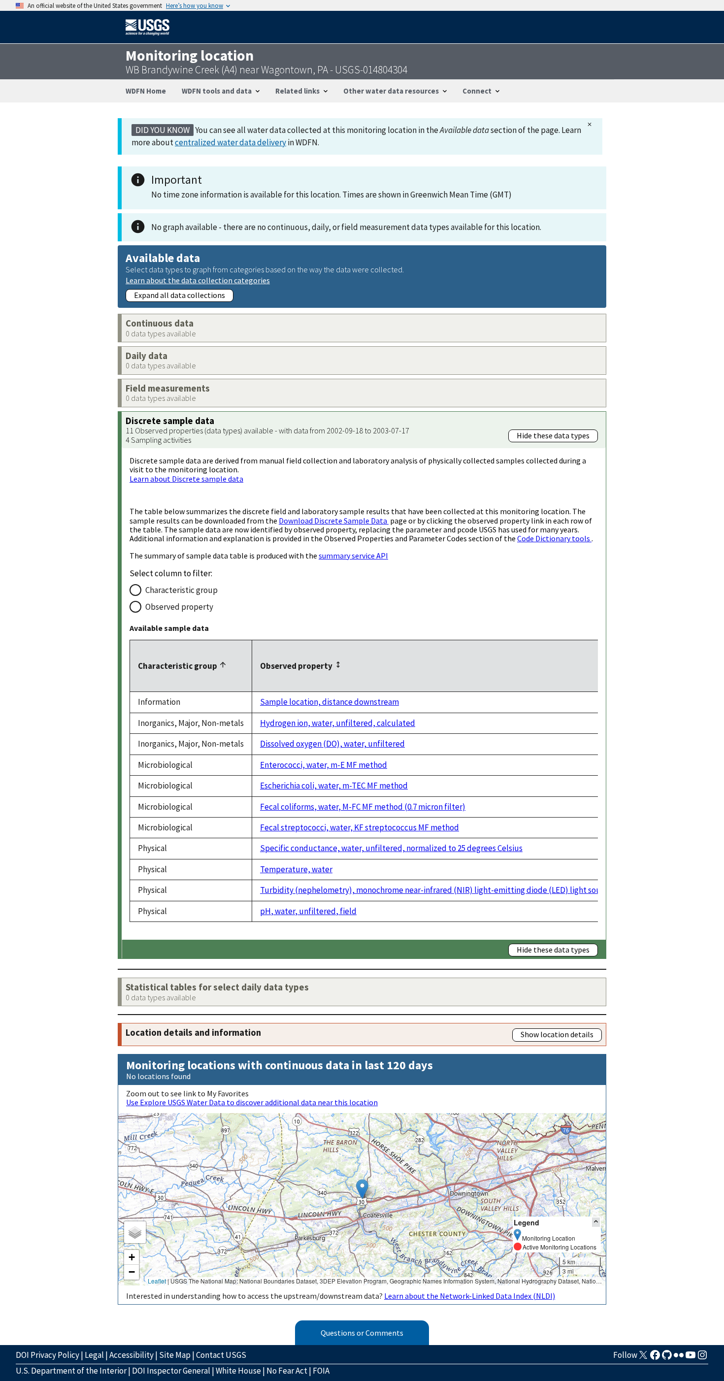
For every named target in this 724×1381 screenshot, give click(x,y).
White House (238, 1370)
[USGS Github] (667, 1357)
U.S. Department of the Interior (71, 1370)
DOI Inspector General (171, 1370)
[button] (362, 1189)
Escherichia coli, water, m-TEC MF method (334, 785)
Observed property (179, 606)
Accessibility (131, 1354)
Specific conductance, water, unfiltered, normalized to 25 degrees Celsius (391, 848)
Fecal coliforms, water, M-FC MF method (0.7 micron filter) (362, 806)
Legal (94, 1354)
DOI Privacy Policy (47, 1354)
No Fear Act (286, 1370)
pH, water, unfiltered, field (308, 911)
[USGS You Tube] (690, 1357)
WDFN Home (146, 91)
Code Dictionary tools (554, 538)
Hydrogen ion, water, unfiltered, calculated (337, 723)
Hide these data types (553, 435)
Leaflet (157, 1281)
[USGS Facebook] (655, 1357)
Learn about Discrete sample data (186, 479)
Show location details (557, 1034)
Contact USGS (221, 1354)
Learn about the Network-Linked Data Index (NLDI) (469, 1296)
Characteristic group (181, 590)
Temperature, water (296, 869)
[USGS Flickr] (679, 1357)
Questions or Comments (362, 1333)
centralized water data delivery (230, 142)
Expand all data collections (179, 295)
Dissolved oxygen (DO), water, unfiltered (332, 743)
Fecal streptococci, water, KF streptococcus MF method (359, 827)
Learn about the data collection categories (198, 280)
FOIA (321, 1370)
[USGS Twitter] (643, 1357)
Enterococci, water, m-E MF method (323, 764)
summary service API (353, 555)
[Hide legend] (596, 1222)
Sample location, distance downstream (329, 701)
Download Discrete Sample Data (334, 521)
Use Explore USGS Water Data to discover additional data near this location (252, 1102)
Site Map (175, 1354)
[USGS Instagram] (702, 1357)
